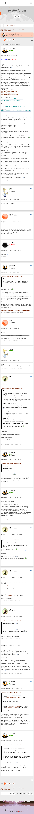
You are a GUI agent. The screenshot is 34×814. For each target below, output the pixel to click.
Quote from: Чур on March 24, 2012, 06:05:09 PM (11, 620)
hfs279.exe (7, 697)
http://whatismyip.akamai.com (8, 93)
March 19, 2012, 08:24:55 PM (11, 360)
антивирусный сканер (9, 585)
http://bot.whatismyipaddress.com (9, 94)
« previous (26, 36)
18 (13, 39)
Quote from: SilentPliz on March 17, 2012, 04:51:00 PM (12, 388)
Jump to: (12, 793)
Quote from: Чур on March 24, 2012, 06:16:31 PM (11, 692)
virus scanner (8, 595)
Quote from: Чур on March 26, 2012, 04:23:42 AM (11, 744)
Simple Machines (16, 810)
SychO (22, 811)
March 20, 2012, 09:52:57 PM (11, 384)
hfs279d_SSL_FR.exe (16, 582)
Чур (11, 376)
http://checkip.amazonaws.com (9, 91)
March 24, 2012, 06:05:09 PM (11, 535)
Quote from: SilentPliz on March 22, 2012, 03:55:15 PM (12, 539)
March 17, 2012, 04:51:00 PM (9, 55)
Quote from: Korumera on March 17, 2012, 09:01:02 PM (12, 276)
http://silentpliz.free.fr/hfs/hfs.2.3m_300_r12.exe (14, 106)
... (11, 39)
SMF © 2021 (9, 810)
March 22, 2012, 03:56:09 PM (11, 497)
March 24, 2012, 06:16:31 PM (11, 578)
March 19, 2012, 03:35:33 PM (11, 272)
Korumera (13, 214)
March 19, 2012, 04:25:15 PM (11, 328)
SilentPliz (9, 36)
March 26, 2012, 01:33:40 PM (11, 740)
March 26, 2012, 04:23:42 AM (11, 616)
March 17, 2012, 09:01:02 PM (11, 222)
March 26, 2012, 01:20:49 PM (11, 688)
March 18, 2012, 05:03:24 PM (11, 250)
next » (31, 36)
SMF (4, 810)
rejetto (12, 243)
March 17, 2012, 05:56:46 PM (11, 199)
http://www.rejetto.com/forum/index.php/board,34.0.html (15, 310)
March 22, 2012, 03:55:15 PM (11, 459)
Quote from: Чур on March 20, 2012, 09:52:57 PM (11, 463)
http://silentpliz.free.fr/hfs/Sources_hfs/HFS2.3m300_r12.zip (16, 110)
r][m (11, 320)
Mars (11, 188)
